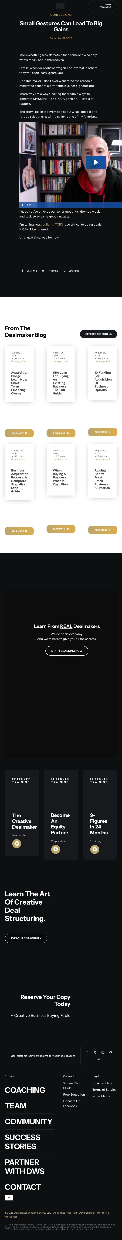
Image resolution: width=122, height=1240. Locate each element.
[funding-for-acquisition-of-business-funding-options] (102, 401)
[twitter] (95, 1052)
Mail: (13, 1055)
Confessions (61, 14)
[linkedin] (99, 1059)
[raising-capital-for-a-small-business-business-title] (102, 499)
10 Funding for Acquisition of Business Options (103, 381)
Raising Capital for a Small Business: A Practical (103, 479)
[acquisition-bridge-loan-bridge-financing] (19, 404)
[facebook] (87, 1052)
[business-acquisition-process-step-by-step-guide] (19, 501)
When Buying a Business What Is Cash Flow (61, 477)
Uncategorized (18, 361)
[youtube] (111, 1052)
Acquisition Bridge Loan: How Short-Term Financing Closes (19, 383)
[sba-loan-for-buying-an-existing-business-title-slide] (61, 404)
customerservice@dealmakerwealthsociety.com (46, 1055)
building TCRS (52, 224)
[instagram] (103, 1052)
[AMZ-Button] (59, 1022)
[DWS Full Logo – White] (24, 4)
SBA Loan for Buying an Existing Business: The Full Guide (61, 383)
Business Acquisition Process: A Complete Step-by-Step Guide (19, 480)
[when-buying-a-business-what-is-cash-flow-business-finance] (61, 497)
